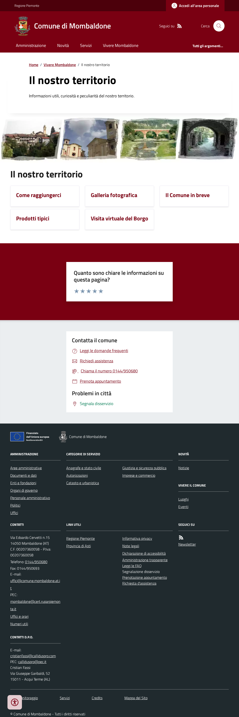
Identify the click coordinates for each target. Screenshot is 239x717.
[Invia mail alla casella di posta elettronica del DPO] (33, 656)
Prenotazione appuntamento (144, 577)
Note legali (130, 546)
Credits (97, 698)
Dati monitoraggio (24, 698)
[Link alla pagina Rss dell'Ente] (181, 537)
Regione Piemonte (26, 5)
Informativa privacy (137, 538)
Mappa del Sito (136, 698)
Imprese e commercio (138, 475)
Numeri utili (19, 624)
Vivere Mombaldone (120, 45)
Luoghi (183, 499)
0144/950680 (36, 562)
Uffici (14, 513)
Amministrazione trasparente (145, 560)
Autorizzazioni (77, 475)
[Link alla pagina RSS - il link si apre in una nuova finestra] (179, 26)
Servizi (86, 45)
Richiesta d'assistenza (139, 583)
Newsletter (187, 544)
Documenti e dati (23, 475)
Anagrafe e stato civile (83, 468)
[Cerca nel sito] (217, 26)
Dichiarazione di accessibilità (144, 553)
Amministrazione (31, 45)
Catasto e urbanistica (82, 483)
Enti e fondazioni (23, 483)
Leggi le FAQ (132, 566)
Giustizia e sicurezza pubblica (144, 468)
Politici (15, 505)
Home (33, 64)
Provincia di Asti (78, 546)
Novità (63, 45)
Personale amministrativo (30, 498)
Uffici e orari (19, 616)
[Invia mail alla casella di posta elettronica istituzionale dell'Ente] (35, 584)
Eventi (183, 506)
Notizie (183, 468)
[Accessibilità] (14, 702)
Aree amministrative (26, 468)
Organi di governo (24, 490)
